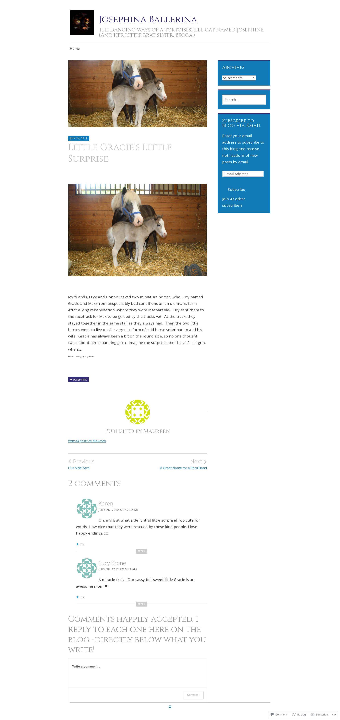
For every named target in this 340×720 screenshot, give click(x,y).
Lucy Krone (112, 563)
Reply (141, 551)
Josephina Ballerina (148, 19)
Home (75, 48)
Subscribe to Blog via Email (241, 123)
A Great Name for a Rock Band (183, 464)
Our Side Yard (81, 464)
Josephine (80, 379)
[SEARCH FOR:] (244, 100)
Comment (193, 694)
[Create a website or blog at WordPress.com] (170, 707)
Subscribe (236, 189)
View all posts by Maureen (87, 441)
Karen (106, 503)
